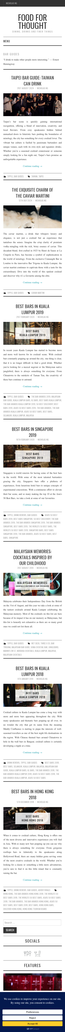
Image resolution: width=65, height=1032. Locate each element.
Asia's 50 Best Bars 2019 (25, 408)
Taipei (41, 176)
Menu (6, 41)
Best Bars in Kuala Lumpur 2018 (32, 671)
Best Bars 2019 (21, 526)
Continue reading (32, 166)
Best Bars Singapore (23, 518)
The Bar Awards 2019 (40, 396)
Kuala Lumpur (19, 415)
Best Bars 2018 (52, 762)
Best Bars (47, 411)
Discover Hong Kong (12, 909)
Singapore (13, 537)
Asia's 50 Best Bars (33, 411)
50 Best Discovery (44, 404)
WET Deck (35, 643)
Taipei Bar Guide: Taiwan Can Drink (32, 80)
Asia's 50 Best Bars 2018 (44, 774)
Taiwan (34, 176)
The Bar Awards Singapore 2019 (30, 522)
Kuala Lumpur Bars (21, 400)
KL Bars (34, 400)
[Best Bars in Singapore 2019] (32, 456)
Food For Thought (32, 21)
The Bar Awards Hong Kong (36, 901)
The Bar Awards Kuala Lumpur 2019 (19, 404)
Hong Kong (8, 893)
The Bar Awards (44, 408)
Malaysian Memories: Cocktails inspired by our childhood (32, 557)
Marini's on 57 (9, 650)
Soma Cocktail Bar (39, 647)
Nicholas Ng (11, 3)
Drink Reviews (20, 515)
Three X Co (45, 643)
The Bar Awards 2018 (44, 770)
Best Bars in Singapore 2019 (32, 432)
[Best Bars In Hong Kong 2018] (32, 818)
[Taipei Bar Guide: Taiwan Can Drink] (32, 104)
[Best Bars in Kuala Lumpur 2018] (32, 695)
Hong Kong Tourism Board (35, 909)
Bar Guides (19, 176)
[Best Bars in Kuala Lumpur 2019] (32, 333)
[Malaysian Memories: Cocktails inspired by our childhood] (32, 584)
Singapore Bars (36, 530)
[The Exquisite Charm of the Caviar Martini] (32, 216)
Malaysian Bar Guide (21, 647)
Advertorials (44, 890)
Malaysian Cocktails (12, 654)
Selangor (7, 415)
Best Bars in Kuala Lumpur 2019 (32, 309)
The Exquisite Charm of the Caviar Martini (32, 192)
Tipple (10, 176)
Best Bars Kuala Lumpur (50, 400)
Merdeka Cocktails (25, 650)
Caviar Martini (37, 292)
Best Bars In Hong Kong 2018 (32, 794)
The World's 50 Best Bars (40, 526)
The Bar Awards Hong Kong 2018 (28, 893)
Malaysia (30, 415)
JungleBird (53, 647)
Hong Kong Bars (46, 905)
